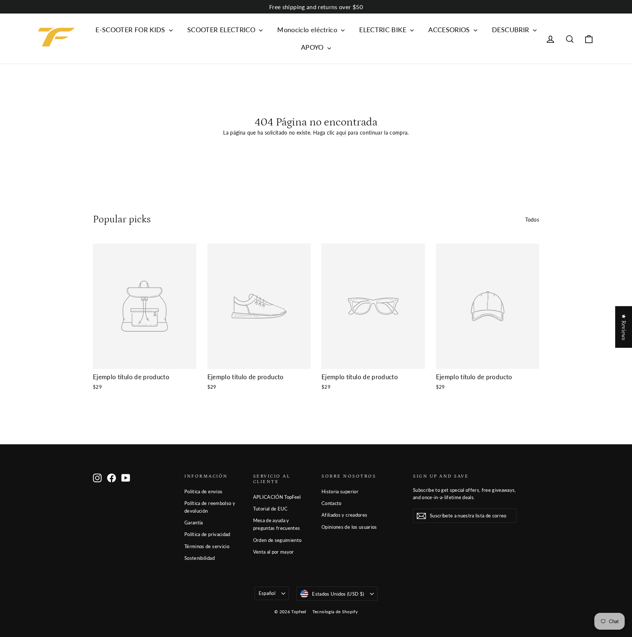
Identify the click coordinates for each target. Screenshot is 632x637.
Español (267, 593)
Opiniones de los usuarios (349, 527)
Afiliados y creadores (344, 515)
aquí (341, 132)
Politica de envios (203, 491)
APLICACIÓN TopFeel (277, 497)
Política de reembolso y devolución (209, 507)
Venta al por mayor (273, 552)
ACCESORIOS (450, 30)
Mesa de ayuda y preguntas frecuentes (276, 524)
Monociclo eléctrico (308, 30)
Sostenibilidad (199, 558)
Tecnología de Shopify (335, 611)
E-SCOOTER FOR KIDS (131, 30)
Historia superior (339, 491)
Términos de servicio (206, 546)
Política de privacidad (207, 534)
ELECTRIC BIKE (383, 30)
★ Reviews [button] (623, 327)
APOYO (313, 47)
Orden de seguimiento (277, 540)
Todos (532, 219)
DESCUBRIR (511, 30)
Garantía (193, 522)
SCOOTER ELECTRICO (222, 30)
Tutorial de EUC (270, 509)
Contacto (331, 503)
